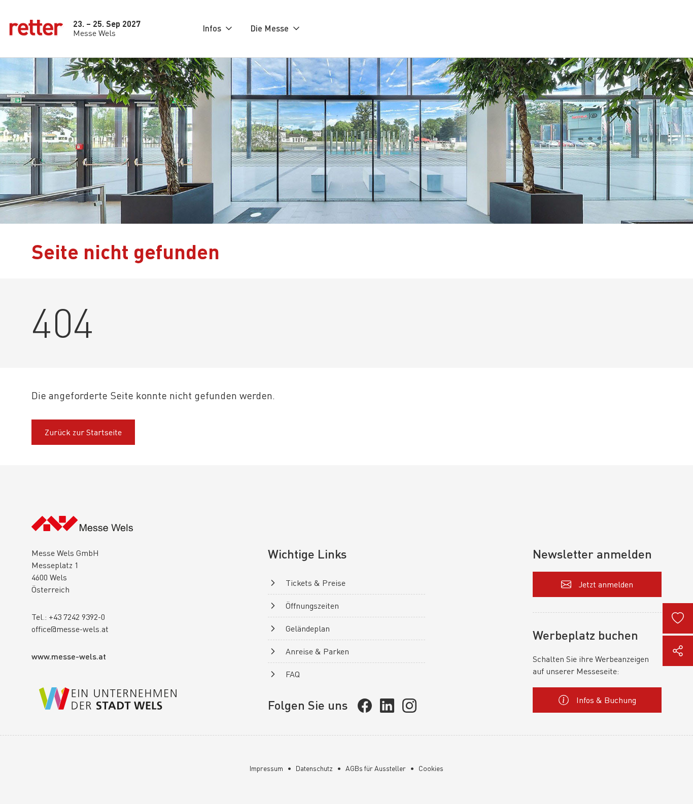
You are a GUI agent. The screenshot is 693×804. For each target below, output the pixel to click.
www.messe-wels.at (68, 656)
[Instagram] (409, 705)
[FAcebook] (365, 705)
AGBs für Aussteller (375, 768)
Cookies (431, 768)
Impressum (266, 768)
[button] (218, 28)
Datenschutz (314, 768)
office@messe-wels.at (70, 629)
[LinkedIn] (387, 705)
